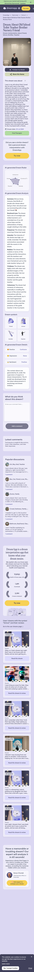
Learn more (6, 964)
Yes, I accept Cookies (10, 968)
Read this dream (17, 658)
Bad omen (15, 15)
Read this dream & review (17, 693)
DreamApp (6, 15)
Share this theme (18, 74)
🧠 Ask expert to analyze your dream (17, 883)
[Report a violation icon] (25, 81)
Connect (23, 3)
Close (30, 968)
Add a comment (17, 426)
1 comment (8, 475)
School (23, 15)
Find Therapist (17, 133)
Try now (26, 8)
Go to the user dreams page (12, 626)
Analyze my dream (18, 70)
